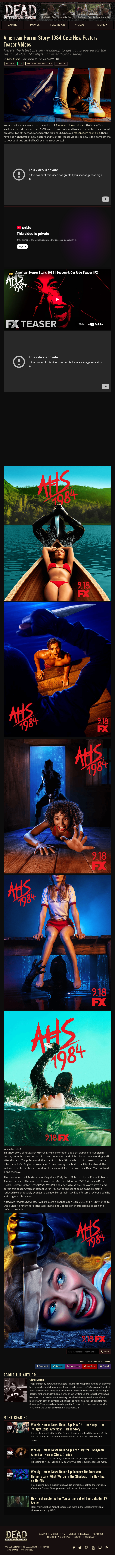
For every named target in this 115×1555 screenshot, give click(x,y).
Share (106, 1351)
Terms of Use (11, 1549)
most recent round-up (87, 132)
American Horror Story (39, 64)
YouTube (90, 1366)
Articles (10, 64)
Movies (54, 1534)
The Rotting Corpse (58, 1537)
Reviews (84, 1534)
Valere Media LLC (21, 1546)
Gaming (43, 1534)
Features (98, 1534)
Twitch (105, 1366)
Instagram (74, 1366)
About (77, 1537)
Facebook (43, 1366)
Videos (72, 1534)
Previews (61, 64)
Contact (90, 1537)
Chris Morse (13, 58)
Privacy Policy (26, 1549)
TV (21, 64)
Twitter (59, 1366)
